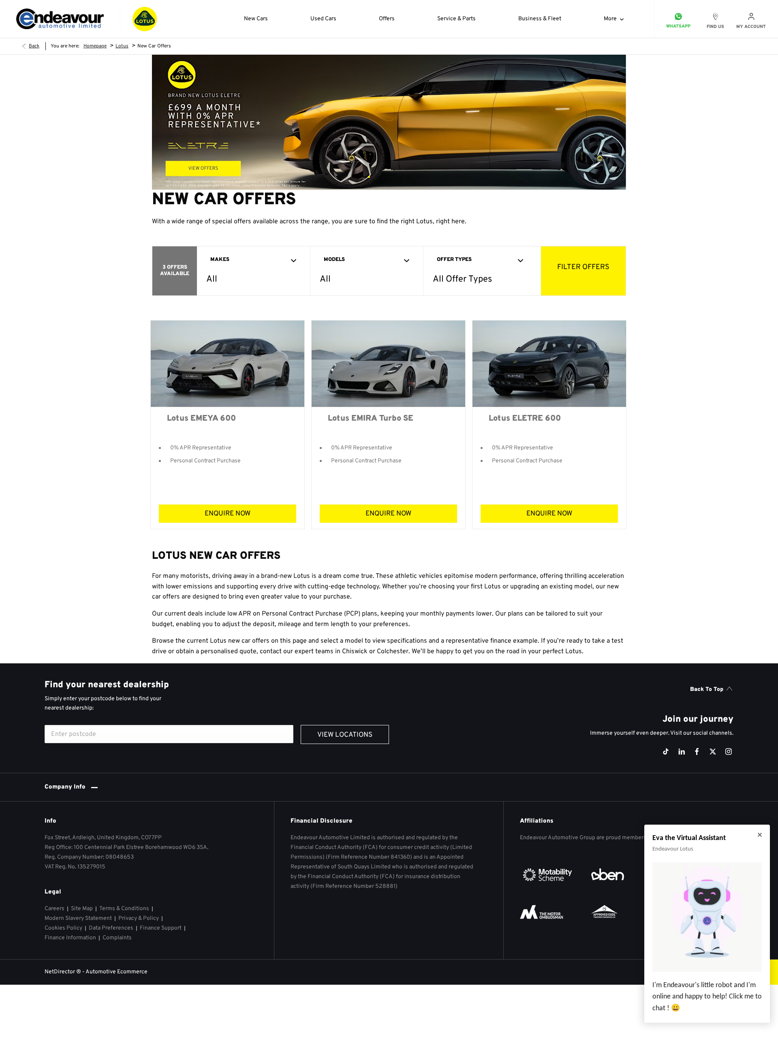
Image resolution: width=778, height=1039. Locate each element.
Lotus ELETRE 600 (525, 418)
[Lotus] (145, 19)
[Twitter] (713, 751)
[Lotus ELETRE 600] (549, 364)
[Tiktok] (666, 751)
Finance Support (161, 928)
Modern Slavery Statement (78, 918)
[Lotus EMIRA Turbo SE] (388, 364)
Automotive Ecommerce (116, 971)
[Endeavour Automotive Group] (60, 19)
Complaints (117, 937)
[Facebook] (697, 751)
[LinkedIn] (681, 751)
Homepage (95, 46)
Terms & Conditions (124, 908)
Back (34, 46)
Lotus (121, 46)
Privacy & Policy (138, 918)
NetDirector (60, 971)
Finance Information (70, 937)
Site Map (82, 908)
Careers (54, 908)
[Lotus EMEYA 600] (227, 364)
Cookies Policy (63, 928)
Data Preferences (111, 928)
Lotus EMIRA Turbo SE (370, 418)
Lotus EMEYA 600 (201, 418)
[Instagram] (728, 751)
